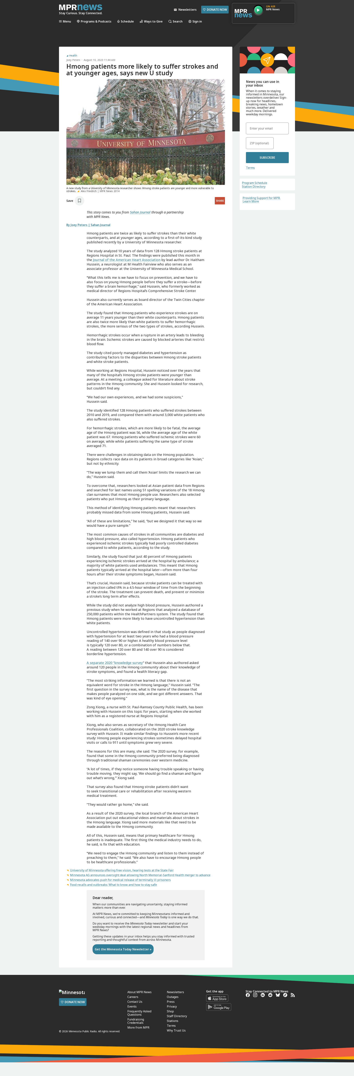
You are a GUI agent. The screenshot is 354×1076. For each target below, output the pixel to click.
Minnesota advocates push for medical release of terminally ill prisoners (120, 880)
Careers (132, 997)
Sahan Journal (140, 212)
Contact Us (134, 1002)
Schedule (127, 21)
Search (178, 21)
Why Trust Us (176, 1030)
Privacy (172, 1006)
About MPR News (139, 992)
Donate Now (215, 9)
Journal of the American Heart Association (126, 260)
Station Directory (254, 186)
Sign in (197, 21)
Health (73, 55)
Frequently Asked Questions (139, 1013)
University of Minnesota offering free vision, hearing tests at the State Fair (122, 870)
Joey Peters (73, 60)
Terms (250, 168)
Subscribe (267, 158)
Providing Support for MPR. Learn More (261, 199)
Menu (67, 21)
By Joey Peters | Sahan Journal (88, 225)
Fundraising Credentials (135, 1021)
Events (132, 1006)
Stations (172, 1021)
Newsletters (175, 992)
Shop (170, 1011)
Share (220, 200)
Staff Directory (177, 1016)
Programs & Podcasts (96, 21)
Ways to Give (153, 21)
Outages (172, 997)
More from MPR (138, 1027)
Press (171, 1002)
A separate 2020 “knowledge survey (115, 663)
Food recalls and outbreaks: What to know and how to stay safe (113, 885)
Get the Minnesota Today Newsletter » (123, 949)
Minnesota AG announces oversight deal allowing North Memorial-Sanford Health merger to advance (140, 875)
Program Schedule (254, 182)
